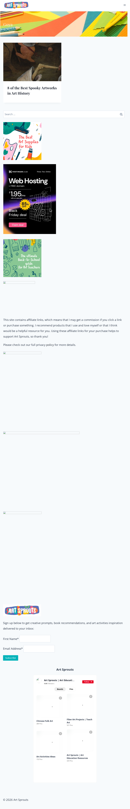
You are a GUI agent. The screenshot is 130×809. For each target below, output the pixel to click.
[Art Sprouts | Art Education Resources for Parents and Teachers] (39, 680)
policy (50, 345)
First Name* (11, 639)
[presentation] (32, 62)
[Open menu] (124, 5)
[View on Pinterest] (60, 698)
